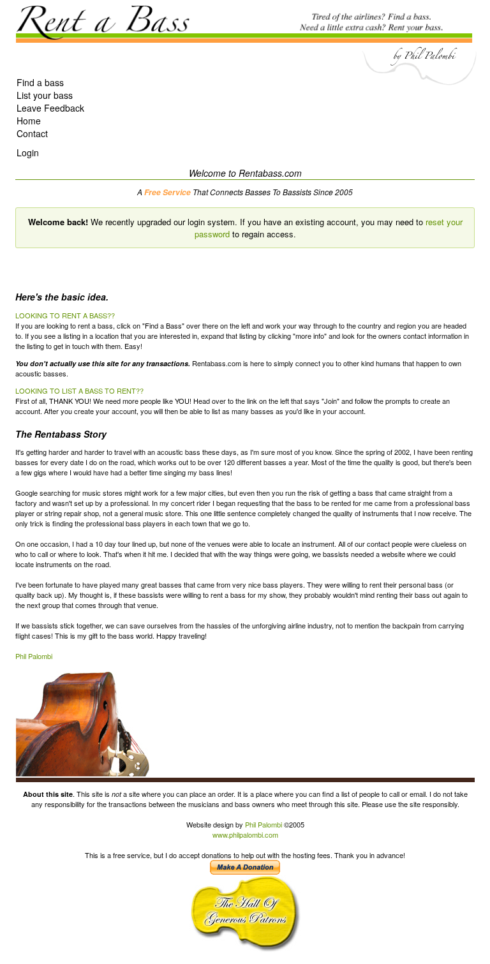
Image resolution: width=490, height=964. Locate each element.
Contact (32, 133)
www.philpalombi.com (245, 834)
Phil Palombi (33, 656)
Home (29, 120)
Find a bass (40, 82)
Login (28, 152)
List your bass (45, 95)
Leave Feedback (50, 107)
